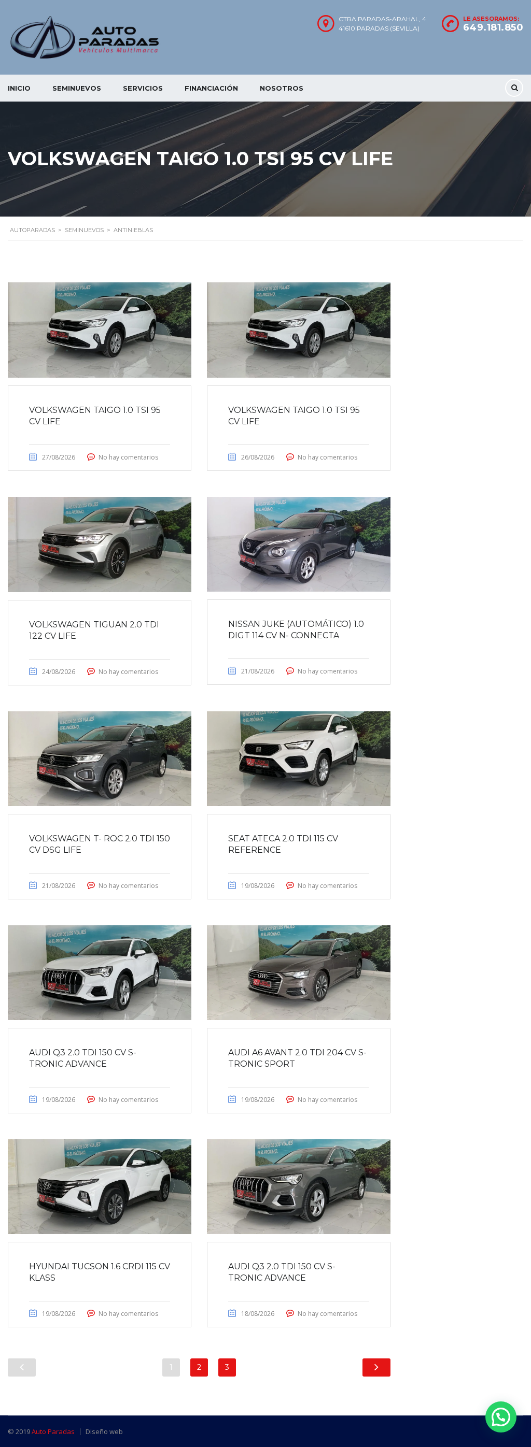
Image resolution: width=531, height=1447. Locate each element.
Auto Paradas (53, 1431)
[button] (500, 1416)
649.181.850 (493, 27)
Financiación (211, 88)
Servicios (143, 88)
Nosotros (281, 88)
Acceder (331, 739)
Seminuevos (76, 88)
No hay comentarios (128, 457)
